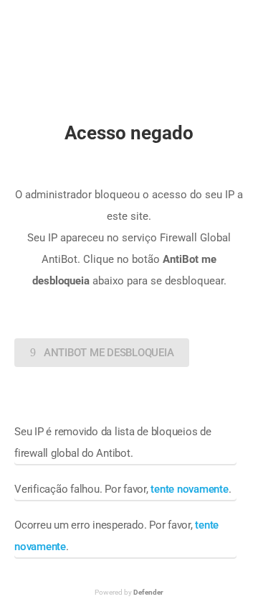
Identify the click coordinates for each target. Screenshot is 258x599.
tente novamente (189, 489)
